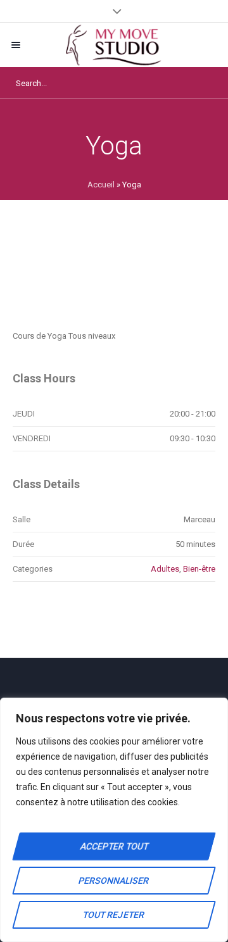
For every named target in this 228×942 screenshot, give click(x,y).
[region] (114, 820)
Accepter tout (114, 846)
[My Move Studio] (114, 45)
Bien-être (199, 569)
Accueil (101, 184)
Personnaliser (113, 881)
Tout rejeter (114, 915)
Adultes (165, 569)
